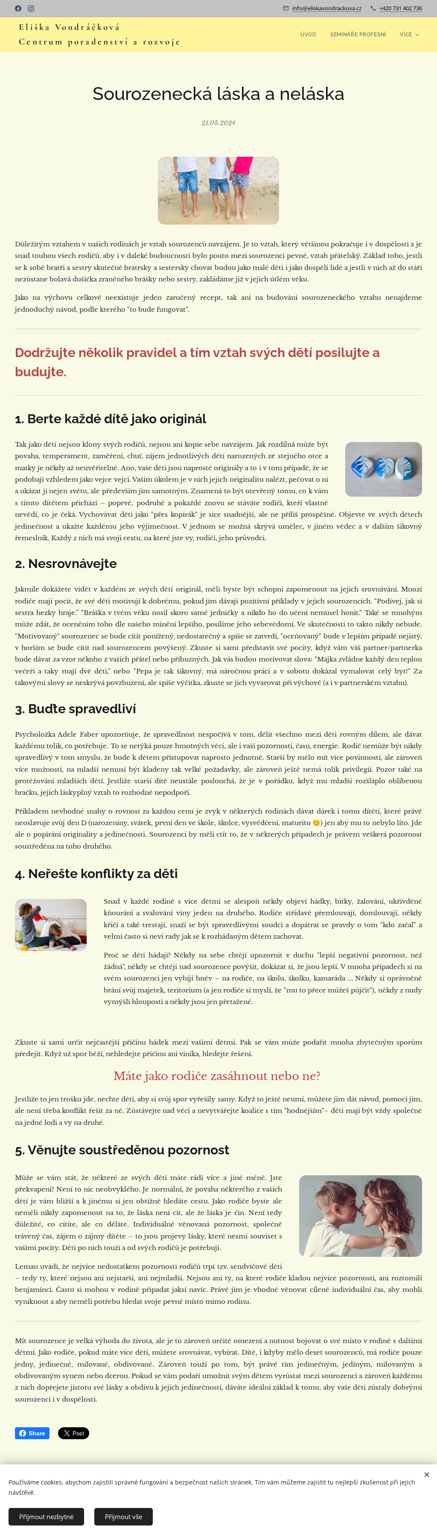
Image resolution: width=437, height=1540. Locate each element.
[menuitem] (310, 34)
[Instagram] (31, 8)
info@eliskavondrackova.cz (326, 8)
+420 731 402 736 (400, 8)
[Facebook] (18, 8)
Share (37, 1433)
